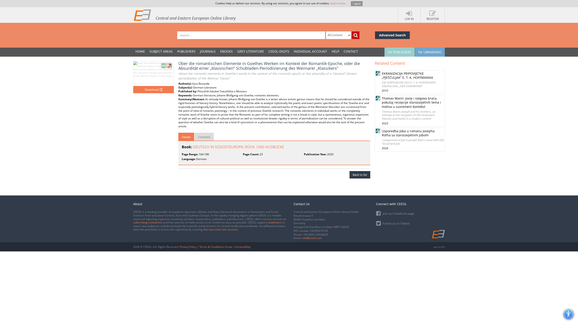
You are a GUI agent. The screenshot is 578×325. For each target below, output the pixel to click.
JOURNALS (208, 51)
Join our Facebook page (398, 213)
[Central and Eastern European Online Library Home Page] (185, 15)
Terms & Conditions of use (215, 247)
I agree (357, 3)
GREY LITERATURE (250, 51)
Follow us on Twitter (396, 223)
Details (186, 137)
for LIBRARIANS (429, 52)
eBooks (226, 51)
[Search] (355, 35)
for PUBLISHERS (399, 52)
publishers (275, 222)
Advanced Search (392, 35)
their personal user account (220, 229)
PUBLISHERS (186, 51)
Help (335, 51)
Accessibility (243, 247)
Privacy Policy (187, 247)
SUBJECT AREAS (161, 51)
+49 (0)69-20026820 (315, 235)
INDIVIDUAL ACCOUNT (310, 51)
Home (140, 51)
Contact (351, 51)
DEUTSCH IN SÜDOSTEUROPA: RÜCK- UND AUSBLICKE (238, 146)
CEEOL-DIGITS (278, 51)
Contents (204, 137)
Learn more (337, 3)
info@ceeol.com (312, 238)
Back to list (360, 175)
